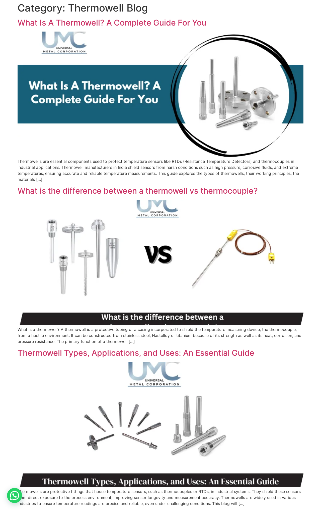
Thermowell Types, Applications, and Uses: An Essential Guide (136, 353)
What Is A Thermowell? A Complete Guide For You (112, 23)
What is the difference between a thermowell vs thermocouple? (138, 191)
